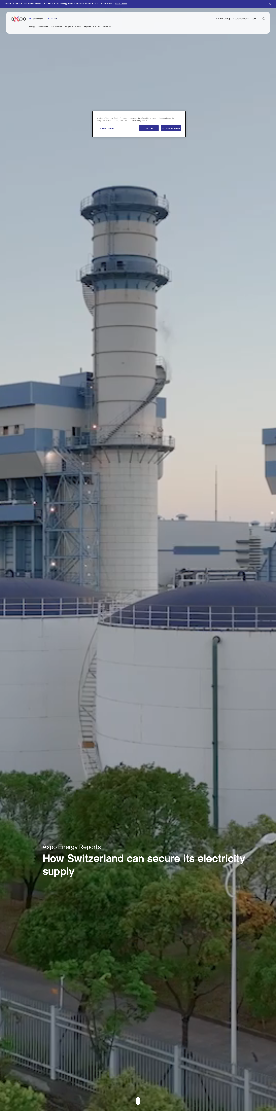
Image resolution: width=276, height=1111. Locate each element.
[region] (139, 124)
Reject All (149, 128)
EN (55, 19)
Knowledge (56, 27)
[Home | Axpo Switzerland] (19, 19)
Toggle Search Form (264, 18)
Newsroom (44, 27)
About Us (107, 27)
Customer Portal (241, 19)
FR (52, 19)
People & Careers (73, 27)
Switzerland (38, 19)
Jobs (254, 19)
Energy (32, 27)
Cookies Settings (106, 128)
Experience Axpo (92, 27)
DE (48, 19)
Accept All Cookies (171, 128)
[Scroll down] (138, 1101)
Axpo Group (121, 3)
